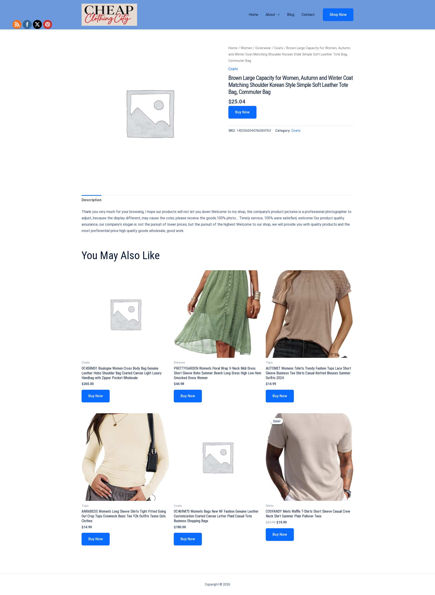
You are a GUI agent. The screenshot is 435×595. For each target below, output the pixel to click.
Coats (278, 48)
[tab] (92, 200)
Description (92, 200)
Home (253, 14)
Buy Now (242, 112)
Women (246, 48)
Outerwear (263, 48)
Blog (290, 14)
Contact (308, 14)
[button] (277, 14)
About (270, 14)
